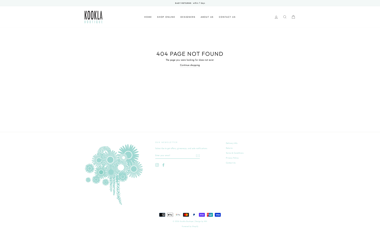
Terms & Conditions (234, 152)
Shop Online (166, 16)
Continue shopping (190, 65)
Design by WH (201, 221)
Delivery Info (231, 143)
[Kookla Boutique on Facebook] (163, 165)
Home (148, 16)
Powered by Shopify (190, 226)
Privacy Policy (232, 157)
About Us (207, 16)
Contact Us (227, 16)
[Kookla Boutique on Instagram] (157, 165)
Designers (187, 16)
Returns (229, 148)
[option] (190, 3)
